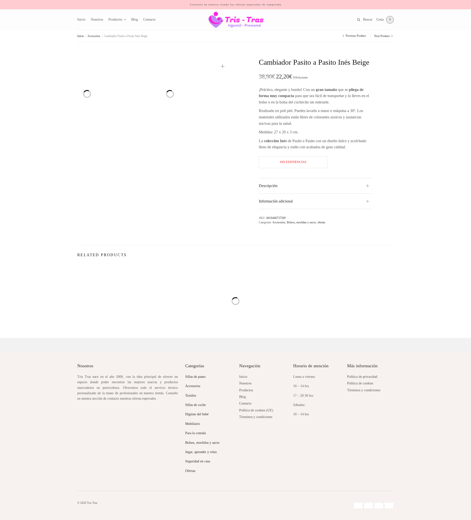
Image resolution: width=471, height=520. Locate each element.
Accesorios (93, 36)
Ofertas (190, 471)
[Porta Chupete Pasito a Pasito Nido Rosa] (195, 303)
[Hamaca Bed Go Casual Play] (114, 304)
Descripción (268, 186)
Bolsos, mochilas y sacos (301, 222)
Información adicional (276, 201)
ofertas (321, 222)
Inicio (81, 19)
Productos (115, 19)
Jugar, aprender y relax (201, 452)
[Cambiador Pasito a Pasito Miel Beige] (276, 303)
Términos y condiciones (255, 417)
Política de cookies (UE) (256, 410)
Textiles (190, 395)
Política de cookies (360, 383)
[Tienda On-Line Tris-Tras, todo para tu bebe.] (236, 20)
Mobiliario (192, 424)
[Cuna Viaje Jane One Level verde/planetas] (357, 308)
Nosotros (97, 19)
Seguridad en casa (197, 461)
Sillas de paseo (195, 377)
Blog (134, 19)
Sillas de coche (195, 405)
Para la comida (195, 433)
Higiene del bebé (197, 414)
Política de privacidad (362, 377)
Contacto (149, 19)
